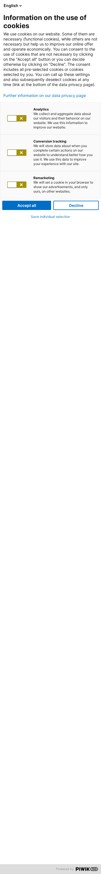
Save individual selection (50, 216)
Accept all (26, 205)
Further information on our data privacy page (44, 95)
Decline (76, 205)
